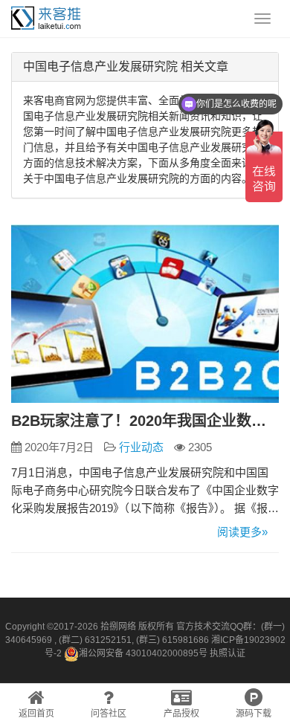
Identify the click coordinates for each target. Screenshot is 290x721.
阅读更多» (242, 532)
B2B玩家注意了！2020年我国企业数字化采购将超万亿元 (145, 421)
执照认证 (227, 653)
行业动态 (141, 447)
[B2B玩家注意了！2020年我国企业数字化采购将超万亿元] (145, 313)
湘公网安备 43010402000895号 (143, 653)
